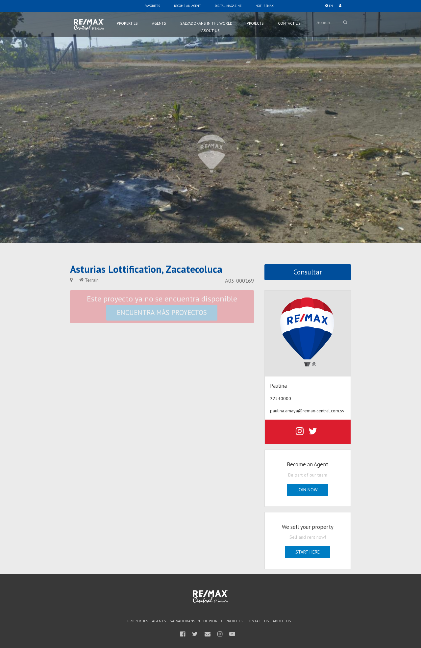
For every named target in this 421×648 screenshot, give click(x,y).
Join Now (307, 490)
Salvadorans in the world (206, 23)
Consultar (307, 272)
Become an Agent (187, 6)
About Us (210, 30)
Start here (307, 552)
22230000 (280, 399)
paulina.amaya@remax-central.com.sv (307, 411)
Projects (255, 23)
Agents (159, 23)
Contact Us (289, 23)
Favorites (152, 6)
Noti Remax (265, 6)
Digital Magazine (228, 6)
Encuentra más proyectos (162, 312)
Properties (127, 23)
